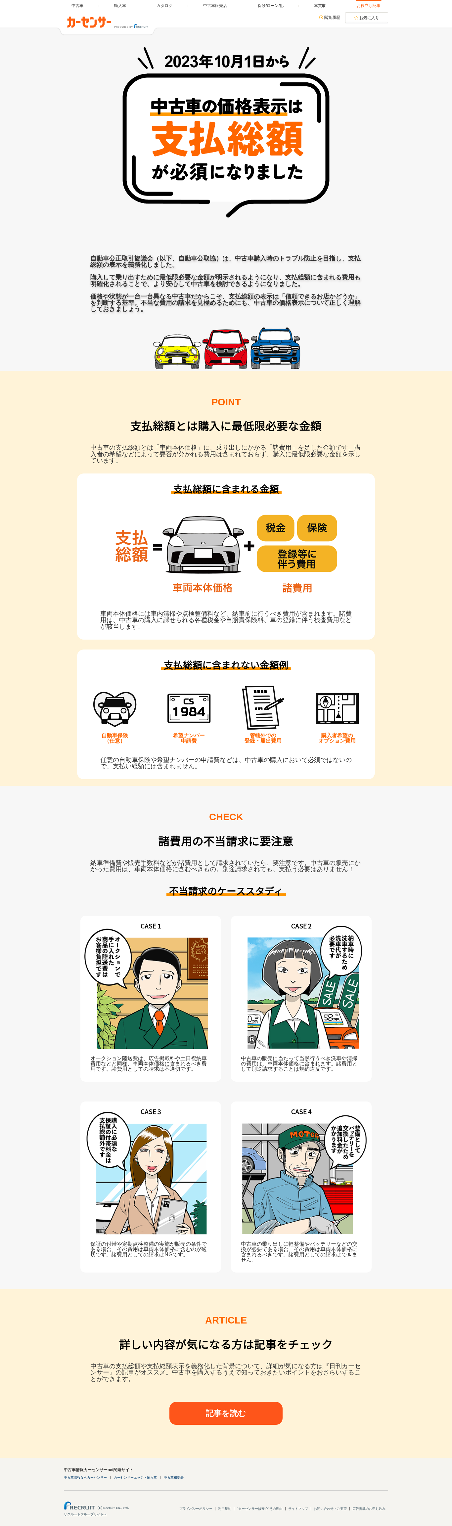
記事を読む (226, 1413)
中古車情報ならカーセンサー (85, 1477)
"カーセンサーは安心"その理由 (260, 1508)
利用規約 (224, 1508)
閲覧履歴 (332, 17)
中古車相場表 (174, 1477)
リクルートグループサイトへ (85, 1514)
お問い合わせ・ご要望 (330, 1508)
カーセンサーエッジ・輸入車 (135, 1477)
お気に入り (369, 18)
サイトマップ (298, 1508)
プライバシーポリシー (195, 1508)
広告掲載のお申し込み (368, 1508)
